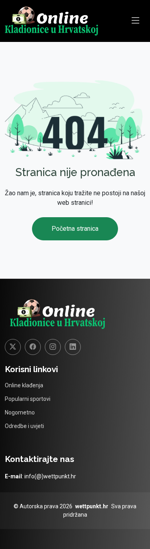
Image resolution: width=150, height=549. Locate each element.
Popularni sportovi (27, 399)
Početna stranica (75, 228)
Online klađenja (24, 385)
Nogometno (20, 412)
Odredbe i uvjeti (24, 426)
